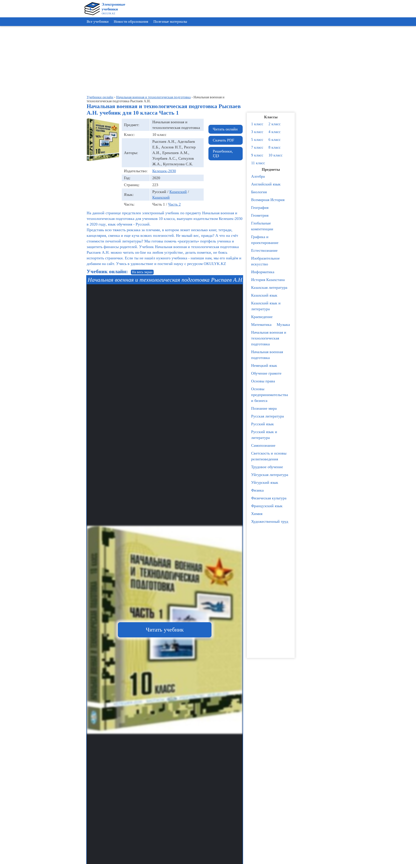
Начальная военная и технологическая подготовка (268, 338)
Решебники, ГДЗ (223, 153)
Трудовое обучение (267, 467)
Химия (256, 514)
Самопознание (263, 445)
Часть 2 (174, 204)
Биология (259, 192)
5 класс (257, 139)
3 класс (257, 132)
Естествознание (264, 250)
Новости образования (131, 21)
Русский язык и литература (264, 435)
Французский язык (267, 506)
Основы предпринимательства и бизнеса (269, 395)
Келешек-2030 (164, 171)
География (259, 207)
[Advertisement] (396, 93)
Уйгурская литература (269, 475)
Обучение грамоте (266, 373)
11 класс (258, 163)
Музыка (283, 324)
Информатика (262, 272)
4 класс (274, 132)
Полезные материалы (170, 21)
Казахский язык (264, 295)
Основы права (263, 381)
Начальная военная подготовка (267, 355)
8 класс (274, 147)
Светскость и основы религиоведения (268, 456)
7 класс (257, 147)
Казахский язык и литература (266, 306)
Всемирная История (267, 200)
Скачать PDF (223, 140)
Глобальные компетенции (262, 226)
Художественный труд (269, 521)
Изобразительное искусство (265, 261)
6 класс (274, 139)
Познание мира (264, 408)
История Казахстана (268, 280)
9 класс (257, 155)
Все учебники (98, 21)
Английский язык (266, 184)
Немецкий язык (264, 365)
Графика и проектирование (264, 240)
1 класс (257, 124)
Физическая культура (268, 498)
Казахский (178, 192)
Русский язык (262, 424)
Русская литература (267, 416)
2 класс (274, 124)
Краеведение (262, 317)
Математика (261, 324)
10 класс (275, 155)
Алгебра (258, 176)
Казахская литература (269, 287)
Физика (257, 490)
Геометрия (259, 215)
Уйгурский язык (264, 482)
